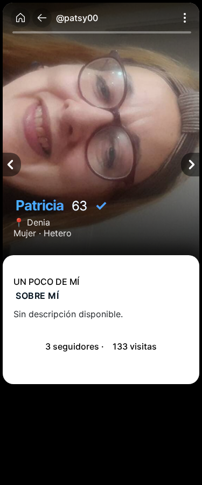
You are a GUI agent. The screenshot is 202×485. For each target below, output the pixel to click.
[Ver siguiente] (190, 164)
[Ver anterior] (12, 164)
